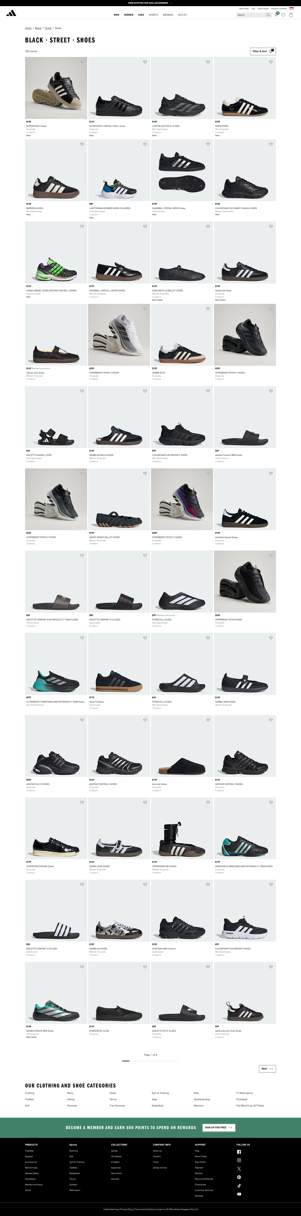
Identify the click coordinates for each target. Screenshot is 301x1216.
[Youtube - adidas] (256, 1194)
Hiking (70, 1099)
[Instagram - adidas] (256, 1161)
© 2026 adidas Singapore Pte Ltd (182, 1209)
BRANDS (168, 15)
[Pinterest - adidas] (256, 1177)
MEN (116, 15)
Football (29, 1099)
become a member (279, 9)
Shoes (113, 1093)
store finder (244, 9)
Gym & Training (160, 1093)
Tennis (113, 1099)
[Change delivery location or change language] (291, 8)
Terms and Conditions (145, 1209)
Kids (196, 1093)
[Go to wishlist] (283, 15)
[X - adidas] (256, 1169)
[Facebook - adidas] (256, 1152)
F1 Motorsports (244, 1093)
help (253, 9)
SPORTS (153, 15)
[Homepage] (11, 13)
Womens (198, 1106)
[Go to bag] (291, 15)
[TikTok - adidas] (256, 1186)
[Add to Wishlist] (82, 62)
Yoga (154, 1099)
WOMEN (128, 15)
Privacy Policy (126, 1209)
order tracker (263, 9)
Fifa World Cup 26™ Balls (250, 1106)
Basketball (158, 1106)
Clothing (29, 1093)
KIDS (141, 15)
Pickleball (241, 1099)
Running (72, 1106)
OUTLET (182, 15)
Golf (27, 1106)
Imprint (161, 1209)
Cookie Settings (111, 1209)
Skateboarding (202, 1099)
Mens (70, 1093)
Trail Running (117, 1106)
